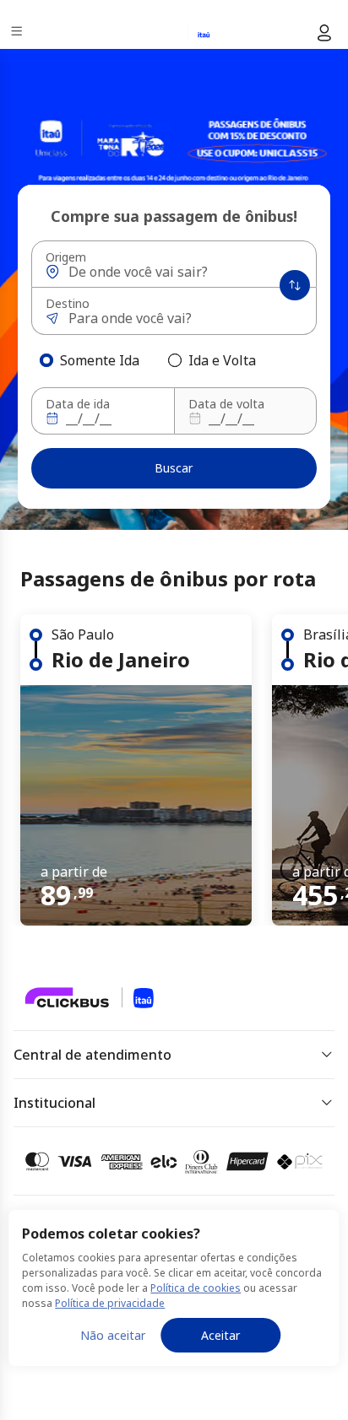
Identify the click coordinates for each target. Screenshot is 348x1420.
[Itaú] (164, 32)
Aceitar (220, 1335)
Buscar (174, 468)
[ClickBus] (73, 996)
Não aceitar (112, 1335)
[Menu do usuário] (324, 33)
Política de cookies (195, 1288)
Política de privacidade (110, 1303)
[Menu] (18, 33)
